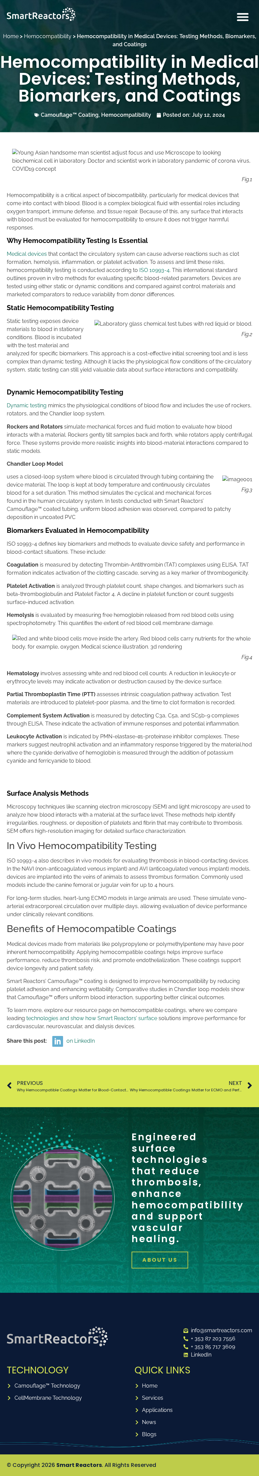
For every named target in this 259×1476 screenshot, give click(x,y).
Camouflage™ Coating (69, 115)
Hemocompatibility (47, 36)
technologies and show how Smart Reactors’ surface (92, 1018)
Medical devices (27, 254)
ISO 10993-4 (154, 270)
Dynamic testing (27, 405)
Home (11, 36)
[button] (242, 16)
